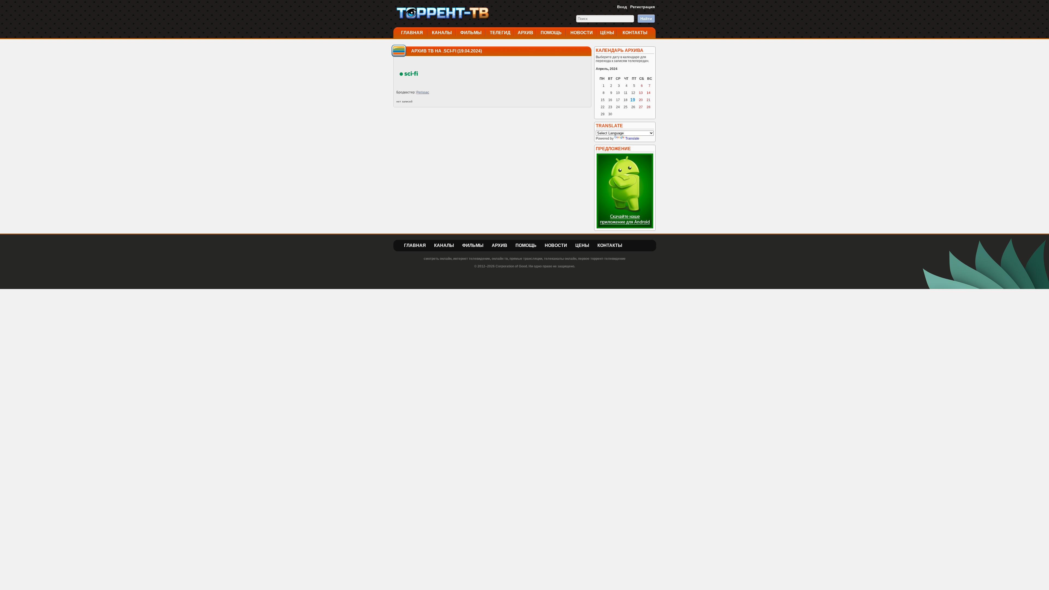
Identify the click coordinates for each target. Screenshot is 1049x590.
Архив (525, 32)
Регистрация (642, 7)
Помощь (551, 32)
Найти (646, 18)
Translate (632, 138)
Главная (412, 32)
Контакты (635, 32)
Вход (622, 7)
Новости (581, 32)
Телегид (500, 32)
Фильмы (471, 32)
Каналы (442, 32)
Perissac (422, 92)
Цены (607, 32)
